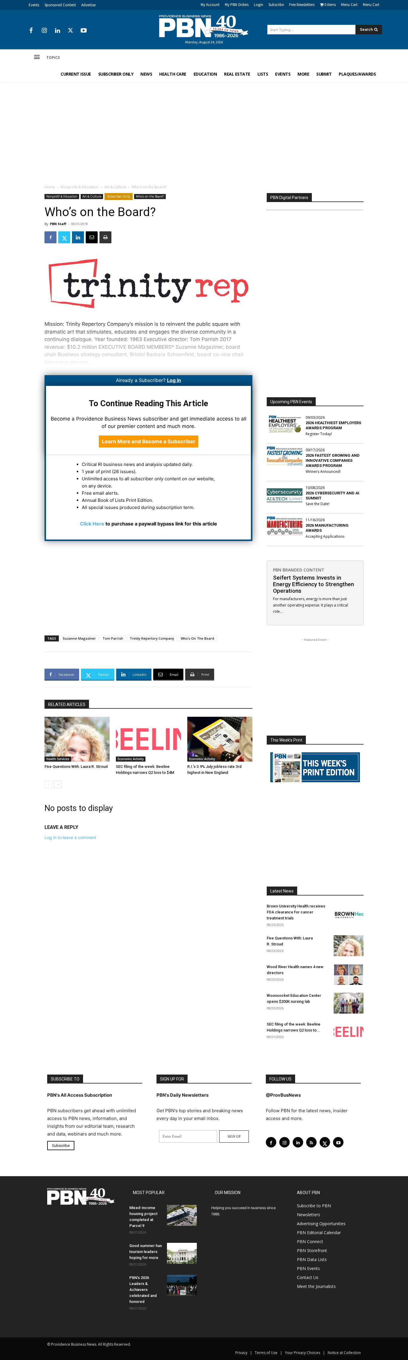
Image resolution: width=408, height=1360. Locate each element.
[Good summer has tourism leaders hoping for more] (182, 1253)
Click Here (92, 524)
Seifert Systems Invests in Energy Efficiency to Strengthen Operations (313, 584)
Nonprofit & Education (80, 187)
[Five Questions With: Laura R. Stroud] (77, 739)
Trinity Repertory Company (152, 638)
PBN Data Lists (312, 1259)
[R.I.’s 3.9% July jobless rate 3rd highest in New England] (219, 739)
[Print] (105, 237)
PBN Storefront (312, 1250)
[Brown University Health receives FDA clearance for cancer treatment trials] (348, 913)
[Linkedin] (57, 31)
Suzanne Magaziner (79, 638)
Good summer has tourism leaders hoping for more (145, 1251)
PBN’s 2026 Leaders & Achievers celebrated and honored (143, 1289)
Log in (174, 380)
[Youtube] (84, 31)
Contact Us (307, 1277)
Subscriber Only (118, 196)
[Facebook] (31, 31)
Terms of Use (266, 1352)
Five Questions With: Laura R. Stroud (76, 766)
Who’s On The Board (197, 638)
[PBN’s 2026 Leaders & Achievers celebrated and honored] (182, 1285)
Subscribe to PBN (314, 1205)
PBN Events (308, 1268)
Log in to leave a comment (70, 837)
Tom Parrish (112, 638)
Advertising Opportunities (321, 1223)
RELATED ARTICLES (66, 704)
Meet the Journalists (316, 1286)
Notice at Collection (344, 1352)
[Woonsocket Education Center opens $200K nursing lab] (348, 1003)
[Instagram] (44, 31)
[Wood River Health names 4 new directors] (348, 974)
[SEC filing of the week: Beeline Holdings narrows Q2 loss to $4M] (148, 739)
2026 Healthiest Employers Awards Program (333, 425)
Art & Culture (115, 187)
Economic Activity (131, 759)
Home (50, 187)
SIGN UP (234, 1136)
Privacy (241, 1352)
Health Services (57, 759)
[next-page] (58, 784)
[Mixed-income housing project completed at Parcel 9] (182, 1215)
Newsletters (308, 1214)
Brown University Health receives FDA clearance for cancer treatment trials (296, 912)
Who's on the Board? (150, 196)
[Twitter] (70, 31)
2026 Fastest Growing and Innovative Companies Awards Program (333, 460)
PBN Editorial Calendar (319, 1232)
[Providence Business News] (204, 26)
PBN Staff (58, 223)
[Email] (92, 237)
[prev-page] (48, 784)
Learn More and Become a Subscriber (148, 441)
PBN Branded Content (298, 570)
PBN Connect (310, 1241)
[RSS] (311, 1142)
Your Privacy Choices (302, 1352)
